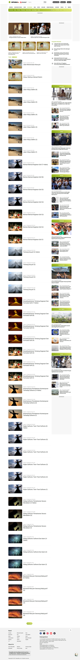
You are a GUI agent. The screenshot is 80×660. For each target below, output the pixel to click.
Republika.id (63, 2)
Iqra (17, 634)
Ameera (9, 632)
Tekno (18, 637)
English (27, 639)
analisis (43, 7)
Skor (26, 632)
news (38, 7)
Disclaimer (10, 648)
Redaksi (18, 646)
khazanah (29, 7)
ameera (11, 7)
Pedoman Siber (28, 646)
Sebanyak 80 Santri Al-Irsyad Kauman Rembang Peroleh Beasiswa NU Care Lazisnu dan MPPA (62, 59)
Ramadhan (19, 641)
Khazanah (10, 634)
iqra (35, 7)
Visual (18, 639)
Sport (27, 636)
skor (25, 7)
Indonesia (11, 9)
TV (65, 7)
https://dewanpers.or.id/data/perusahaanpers (17, 654)
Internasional (10, 637)
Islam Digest (34, 9)
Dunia (15, 9)
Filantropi (23, 9)
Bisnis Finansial (50, 7)
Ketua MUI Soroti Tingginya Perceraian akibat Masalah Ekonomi (62, 64)
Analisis (18, 636)
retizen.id (69, 2)
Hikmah (18, 9)
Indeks (69, 7)
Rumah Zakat (28, 9)
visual (62, 7)
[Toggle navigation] (9, 2)
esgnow (57, 7)
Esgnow (9, 639)
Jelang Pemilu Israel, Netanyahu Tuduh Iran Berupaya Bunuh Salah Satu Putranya (61, 45)
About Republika (11, 646)
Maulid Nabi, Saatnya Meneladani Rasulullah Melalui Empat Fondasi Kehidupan (61, 54)
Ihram (39, 9)
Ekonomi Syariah (18, 7)
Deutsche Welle (56, 2)
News (9, 636)
